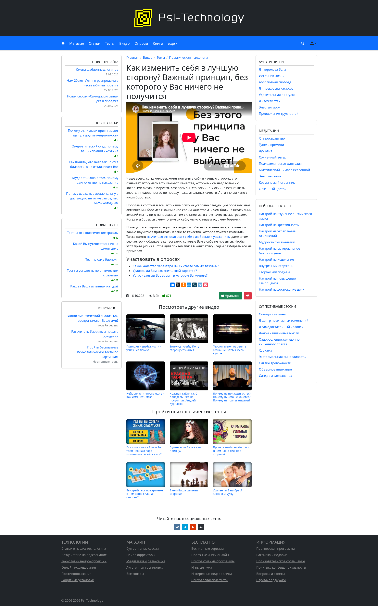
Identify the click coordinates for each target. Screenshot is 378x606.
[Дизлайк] (248, 295)
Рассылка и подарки (271, 555)
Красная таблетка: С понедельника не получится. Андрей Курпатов (183, 399)
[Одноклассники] (183, 285)
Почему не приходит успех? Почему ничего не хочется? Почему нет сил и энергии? (232, 397)
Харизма (265, 350)
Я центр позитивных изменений (284, 320)
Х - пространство (272, 138)
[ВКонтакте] (172, 285)
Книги (158, 43)
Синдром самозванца (275, 375)
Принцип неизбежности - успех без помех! (143, 348)
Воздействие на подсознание (84, 555)
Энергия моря (270, 107)
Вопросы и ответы (270, 574)
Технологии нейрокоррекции (84, 561)
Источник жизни (271, 76)
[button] (301, 43)
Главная (132, 57)
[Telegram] (200, 285)
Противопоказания (76, 574)
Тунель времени (271, 145)
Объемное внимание (275, 369)
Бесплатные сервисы (207, 548)
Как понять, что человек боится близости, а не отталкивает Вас (93, 166)
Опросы (141, 43)
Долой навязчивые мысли (279, 333)
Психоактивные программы (212, 561)
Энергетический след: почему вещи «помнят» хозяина (95, 151)
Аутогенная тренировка (144, 567)
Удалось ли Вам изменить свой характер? (165, 271)
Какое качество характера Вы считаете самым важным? (176, 266)
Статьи (94, 43)
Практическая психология (189, 57)
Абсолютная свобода (275, 82)
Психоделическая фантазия (280, 163)
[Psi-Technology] (189, 18)
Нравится (232, 296)
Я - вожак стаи (270, 101)
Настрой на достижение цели (281, 289)
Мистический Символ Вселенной (284, 170)
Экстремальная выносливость (282, 357)
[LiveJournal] (194, 285)
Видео (124, 43)
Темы (161, 57)
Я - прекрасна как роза (276, 88)
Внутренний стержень (276, 266)
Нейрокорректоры (140, 555)
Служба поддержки (271, 580)
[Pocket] (205, 285)
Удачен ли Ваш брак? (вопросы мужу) (227, 492)
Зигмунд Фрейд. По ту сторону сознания (184, 348)
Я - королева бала (272, 69)
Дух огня (265, 151)
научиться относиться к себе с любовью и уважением (189, 236)
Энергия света (270, 176)
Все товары (135, 574)
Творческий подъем (274, 272)
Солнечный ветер (272, 157)
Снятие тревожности (275, 363)
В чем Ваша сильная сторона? (184, 492)
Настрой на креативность (279, 225)
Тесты (110, 43)
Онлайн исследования (78, 567)
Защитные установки (77, 580)
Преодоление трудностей (278, 113)
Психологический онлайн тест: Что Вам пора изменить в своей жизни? (143, 450)
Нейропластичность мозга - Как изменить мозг (145, 395)
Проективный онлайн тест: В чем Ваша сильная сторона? (231, 450)
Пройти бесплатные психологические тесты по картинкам (97, 352)
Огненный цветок (272, 189)
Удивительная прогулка (277, 95)
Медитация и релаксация (145, 561)
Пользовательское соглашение (280, 561)
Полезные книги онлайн (210, 555)
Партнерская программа (275, 548)
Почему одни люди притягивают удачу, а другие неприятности (93, 135)
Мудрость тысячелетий (277, 242)
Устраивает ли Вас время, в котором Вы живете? (170, 275)
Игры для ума (201, 567)
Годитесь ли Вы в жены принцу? (185, 449)
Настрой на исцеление (276, 259)
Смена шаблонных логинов (97, 69)
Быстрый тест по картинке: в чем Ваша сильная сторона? (145, 493)
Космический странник (277, 182)
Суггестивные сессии (142, 548)
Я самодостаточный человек (281, 327)
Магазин (76, 43)
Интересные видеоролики (211, 574)
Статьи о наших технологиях (83, 548)
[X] (178, 285)
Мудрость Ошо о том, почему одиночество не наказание (95, 182)
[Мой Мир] (189, 285)
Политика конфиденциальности (281, 567)
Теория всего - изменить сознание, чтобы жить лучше (229, 350)
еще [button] (171, 43)
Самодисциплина (272, 314)
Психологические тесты (209, 580)
